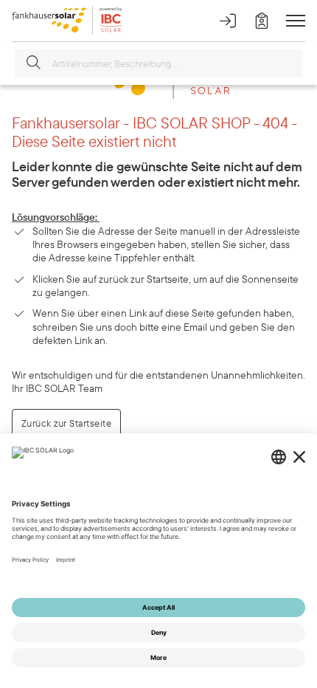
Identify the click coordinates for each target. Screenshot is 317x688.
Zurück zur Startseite (66, 423)
